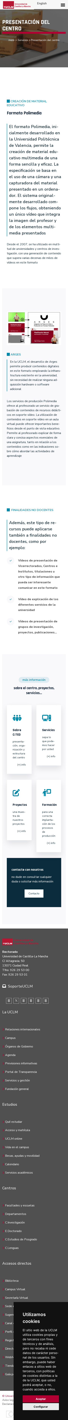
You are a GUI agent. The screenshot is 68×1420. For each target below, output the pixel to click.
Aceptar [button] (41, 1398)
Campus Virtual (15, 1289)
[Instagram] (31, 1001)
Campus (10, 1038)
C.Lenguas (12, 1248)
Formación (49, 805)
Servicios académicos (19, 1173)
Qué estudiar (13, 1122)
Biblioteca (12, 1281)
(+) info (21, 765)
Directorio (11, 1349)
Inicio (11, 40)
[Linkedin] (23, 1001)
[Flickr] (46, 1001)
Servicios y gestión (17, 1080)
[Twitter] (16, 1001)
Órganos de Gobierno (19, 1046)
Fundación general (17, 1089)
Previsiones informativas (21, 1063)
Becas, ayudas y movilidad (22, 1156)
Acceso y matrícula (17, 1130)
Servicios (22, 40)
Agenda (10, 1055)
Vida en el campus (17, 1147)
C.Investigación (15, 1222)
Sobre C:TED (17, 732)
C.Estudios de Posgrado (21, 1239)
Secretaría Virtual (16, 1298)
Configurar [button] (41, 1406)
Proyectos (20, 805)
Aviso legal (9, 1400)
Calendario (12, 1164)
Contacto (34, 893)
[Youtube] (38, 1001)
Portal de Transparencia (21, 1072)
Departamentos (15, 1214)
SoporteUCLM (20, 986)
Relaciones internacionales (22, 1029)
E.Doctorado (13, 1231)
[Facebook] (9, 1001)
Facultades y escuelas (20, 1205)
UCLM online (13, 1139)
